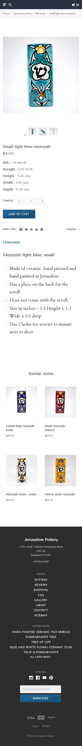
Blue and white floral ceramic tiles (41, 647)
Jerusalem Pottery (41, 539)
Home (6, 13)
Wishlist (71, 229)
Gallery (41, 600)
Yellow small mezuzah (60, 494)
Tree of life (41, 642)
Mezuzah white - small (21, 494)
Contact (41, 610)
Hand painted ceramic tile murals (41, 632)
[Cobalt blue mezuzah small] (21, 402)
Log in (35, 726)
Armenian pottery (23, 13)
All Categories (40, 657)
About (41, 605)
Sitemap (41, 615)
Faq (41, 595)
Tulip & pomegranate (41, 652)
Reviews (41, 584)
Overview (11, 242)
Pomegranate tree (41, 637)
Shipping (41, 590)
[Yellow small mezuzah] (60, 470)
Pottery (41, 579)
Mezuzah (41, 13)
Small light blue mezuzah (62, 13)
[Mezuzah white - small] (21, 470)
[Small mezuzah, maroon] (60, 402)
